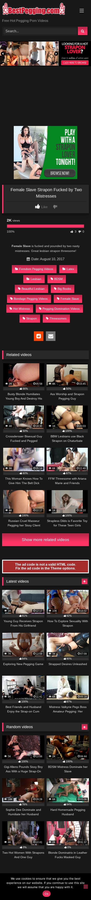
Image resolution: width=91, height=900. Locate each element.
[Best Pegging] (37, 9)
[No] (86, 886)
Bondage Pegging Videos (31, 298)
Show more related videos (45, 539)
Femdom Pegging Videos (36, 269)
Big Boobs (64, 288)
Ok (46, 893)
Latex (70, 269)
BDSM (58, 279)
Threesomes (58, 318)
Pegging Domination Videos (61, 308)
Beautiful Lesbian (33, 288)
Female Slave (70, 298)
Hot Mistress (21, 308)
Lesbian (36, 279)
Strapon (31, 318)
